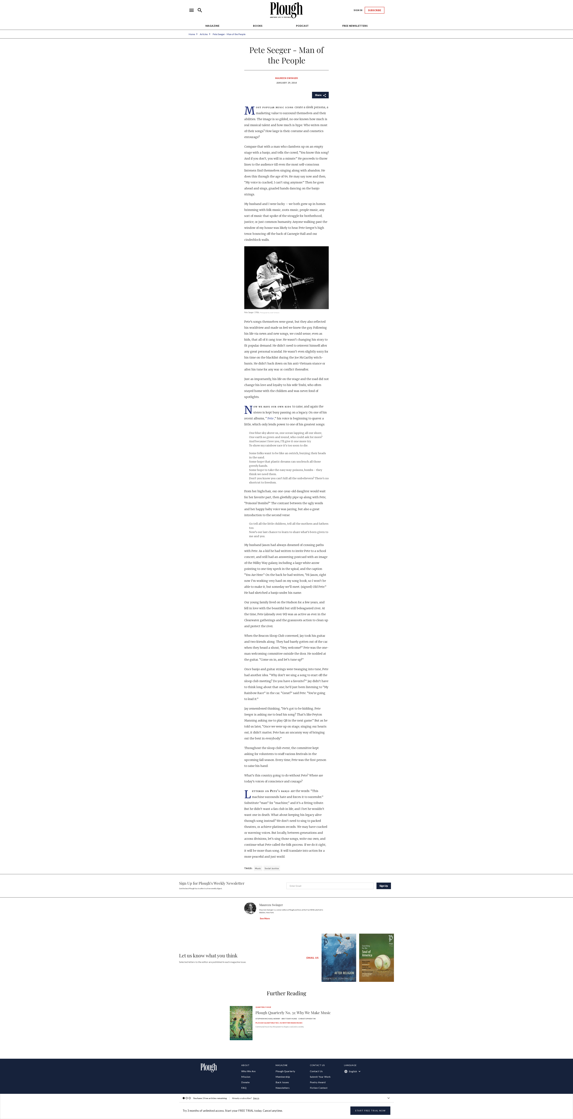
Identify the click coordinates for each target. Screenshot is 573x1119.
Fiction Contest (319, 1087)
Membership (283, 1076)
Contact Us (316, 1071)
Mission (245, 1076)
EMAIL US (312, 957)
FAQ (243, 1087)
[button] (192, 10)
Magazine (212, 25)
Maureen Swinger (286, 78)
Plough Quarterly (285, 1071)
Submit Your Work (320, 1076)
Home (192, 34)
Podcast (302, 25)
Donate (245, 1082)
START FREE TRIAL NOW (370, 1110)
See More (265, 918)
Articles (204, 34)
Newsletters (283, 1087)
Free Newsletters (355, 25)
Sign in (256, 1098)
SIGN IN (358, 10)
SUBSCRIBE (374, 10)
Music (258, 868)
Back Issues (282, 1082)
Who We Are (248, 1071)
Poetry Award (318, 1082)
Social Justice (272, 868)
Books (257, 25)
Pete (271, 418)
